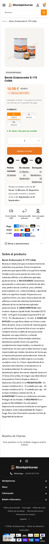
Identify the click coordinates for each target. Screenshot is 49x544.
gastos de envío (35, 100)
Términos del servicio (35, 511)
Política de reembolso (16, 511)
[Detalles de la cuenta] (38, 5)
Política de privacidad (11, 508)
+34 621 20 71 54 (32, 473)
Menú (4, 487)
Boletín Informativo (11, 499)
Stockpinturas (13, 72)
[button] (4, 5)
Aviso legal (26, 508)
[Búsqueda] (44, 12)
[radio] (14, 115)
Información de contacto (25, 514)
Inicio (4, 21)
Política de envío (39, 508)
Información (7, 493)
